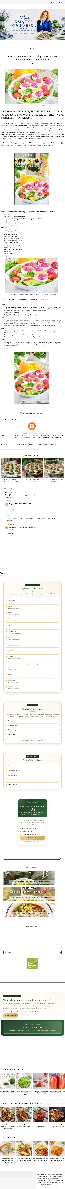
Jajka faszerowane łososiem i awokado (11, 480)
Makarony (14, 657)
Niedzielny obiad (14, 668)
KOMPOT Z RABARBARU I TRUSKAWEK (40, 1125)
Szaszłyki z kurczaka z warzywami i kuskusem (24, 1125)
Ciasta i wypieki (14, 632)
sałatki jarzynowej (47, 136)
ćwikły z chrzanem (19, 216)
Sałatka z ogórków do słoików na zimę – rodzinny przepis (32, 897)
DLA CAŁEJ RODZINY (8, 444)
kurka (7, 516)
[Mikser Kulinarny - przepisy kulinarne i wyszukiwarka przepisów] (32, 968)
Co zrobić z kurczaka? (14, 766)
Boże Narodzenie (14, 681)
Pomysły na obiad (13, 721)
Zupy (15, 626)
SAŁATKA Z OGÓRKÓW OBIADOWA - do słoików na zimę (32, 881)
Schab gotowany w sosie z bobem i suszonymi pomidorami (40, 1160)
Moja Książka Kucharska (18, 504)
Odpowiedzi (10, 501)
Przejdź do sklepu (10, 1015)
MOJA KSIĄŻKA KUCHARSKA (18, 1187)
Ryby (14, 619)
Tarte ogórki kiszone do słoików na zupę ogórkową (24, 1092)
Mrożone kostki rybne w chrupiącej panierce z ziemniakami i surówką (57, 1160)
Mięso (13, 613)
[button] (32, 48)
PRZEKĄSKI (18, 448)
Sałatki (14, 638)
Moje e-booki (12, 734)
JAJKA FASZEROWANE (21, 444)
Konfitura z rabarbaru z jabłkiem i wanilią (41, 1092)
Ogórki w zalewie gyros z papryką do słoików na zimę (32, 913)
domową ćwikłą (23, 125)
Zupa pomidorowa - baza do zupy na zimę (57, 1092)
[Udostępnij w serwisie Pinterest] (15, 420)
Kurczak (13, 607)
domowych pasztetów (24, 136)
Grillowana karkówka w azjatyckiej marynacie (57, 1125)
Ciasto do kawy (12, 775)
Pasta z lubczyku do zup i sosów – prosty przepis (7, 1092)
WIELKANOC (34, 448)
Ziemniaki (13, 651)
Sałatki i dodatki (13, 784)
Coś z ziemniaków (13, 780)
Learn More (47, 1187)
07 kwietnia (12, 492)
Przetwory (14, 687)
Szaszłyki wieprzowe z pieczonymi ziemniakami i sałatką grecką (7, 1126)
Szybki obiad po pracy (14, 770)
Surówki (13, 644)
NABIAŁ (41, 444)
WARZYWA (26, 448)
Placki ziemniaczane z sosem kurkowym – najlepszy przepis (7, 1160)
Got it (54, 1187)
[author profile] (33, 425)
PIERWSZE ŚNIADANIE (50, 444)
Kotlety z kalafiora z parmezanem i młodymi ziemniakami (24, 1160)
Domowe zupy (12, 730)
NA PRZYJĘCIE (32, 444)
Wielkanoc (14, 675)
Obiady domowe (15, 601)
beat (6, 492)
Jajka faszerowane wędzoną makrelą (54, 480)
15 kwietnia (13, 516)
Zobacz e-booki (32, 838)
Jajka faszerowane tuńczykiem (32, 480)
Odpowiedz (9, 497)
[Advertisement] (32, 1053)
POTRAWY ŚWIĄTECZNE (7, 448)
